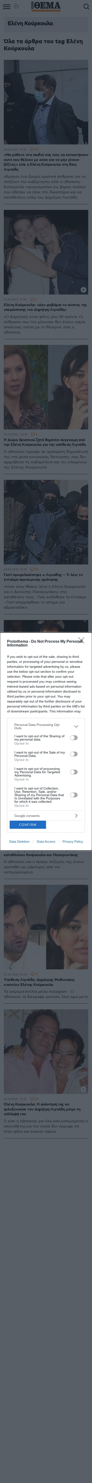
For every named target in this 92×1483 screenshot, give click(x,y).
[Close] (82, 641)
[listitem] (46, 726)
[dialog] (46, 741)
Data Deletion (19, 841)
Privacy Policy (73, 841)
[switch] (74, 737)
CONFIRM (28, 825)
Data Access (46, 841)
